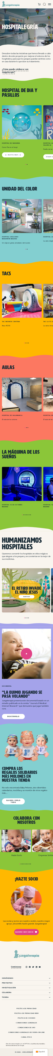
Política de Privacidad (26, 1008)
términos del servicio (12, 1045)
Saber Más (26, 596)
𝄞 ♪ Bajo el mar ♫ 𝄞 (13, 155)
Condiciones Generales (26, 1023)
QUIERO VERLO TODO (13, 801)
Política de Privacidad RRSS (26, 1013)
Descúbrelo (13, 716)
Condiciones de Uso (26, 1028)
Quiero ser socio (24, 932)
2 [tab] (26, 427)
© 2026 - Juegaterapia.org (26, 1052)
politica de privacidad (38, 1044)
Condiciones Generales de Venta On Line (26, 1032)
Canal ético (26, 1037)
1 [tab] (25, 427)
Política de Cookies (26, 1018)
